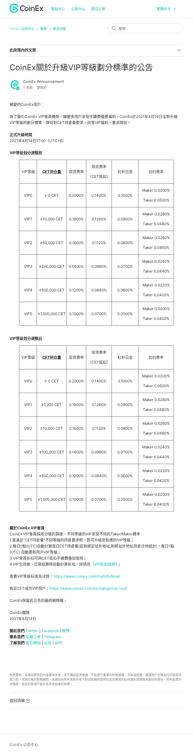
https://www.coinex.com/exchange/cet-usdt (88, 588)
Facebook (50, 630)
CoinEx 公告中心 (22, 28)
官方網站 (33, 642)
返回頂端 (17, 700)
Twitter (32, 630)
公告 (48, 642)
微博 (66, 630)
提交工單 (98, 9)
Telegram (52, 636)
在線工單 (33, 636)
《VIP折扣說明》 (103, 564)
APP (58, 642)
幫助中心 (58, 9)
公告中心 (78, 9)
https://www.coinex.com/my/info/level (86, 576)
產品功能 (59, 28)
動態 (43, 28)
